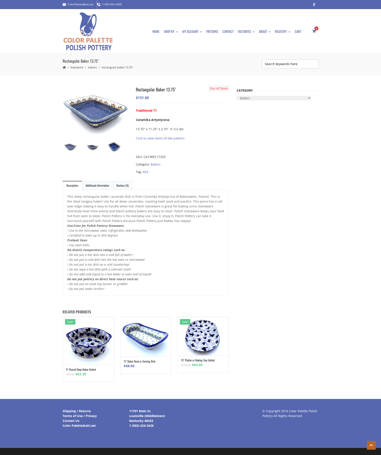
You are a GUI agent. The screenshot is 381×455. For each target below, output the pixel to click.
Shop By (169, 31)
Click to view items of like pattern (160, 138)
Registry (281, 31)
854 (145, 172)
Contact (227, 31)
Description (72, 185)
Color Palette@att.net (79, 425)
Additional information (97, 185)
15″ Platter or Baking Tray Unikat (198, 360)
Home (155, 31)
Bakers (92, 67)
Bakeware (77, 67)
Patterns (212, 31)
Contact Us (71, 421)
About (263, 31)
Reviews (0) (122, 185)
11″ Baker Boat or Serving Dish (139, 361)
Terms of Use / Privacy (80, 416)
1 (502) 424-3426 (141, 425)
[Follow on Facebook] (314, 4)
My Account (190, 31)
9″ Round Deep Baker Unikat (81, 369)
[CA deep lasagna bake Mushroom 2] (96, 111)
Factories (244, 31)
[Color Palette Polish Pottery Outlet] (88, 31)
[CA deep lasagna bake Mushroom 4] (118, 147)
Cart (298, 31)
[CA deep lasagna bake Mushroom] (96, 147)
